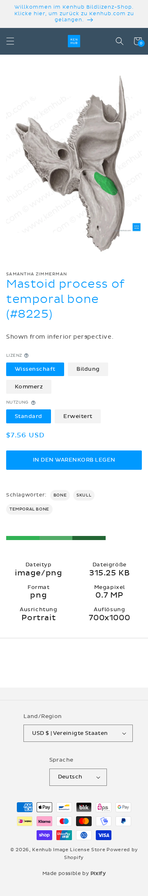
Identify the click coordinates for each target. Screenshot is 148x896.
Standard (28, 416)
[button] (10, 41)
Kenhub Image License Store (68, 849)
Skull (83, 495)
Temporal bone (29, 509)
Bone (60, 495)
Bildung (88, 369)
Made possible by (74, 873)
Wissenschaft (35, 369)
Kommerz (29, 386)
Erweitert (77, 416)
